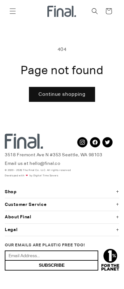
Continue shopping (62, 94)
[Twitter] (107, 142)
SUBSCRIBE (52, 265)
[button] (13, 11)
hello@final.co (45, 163)
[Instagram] (82, 142)
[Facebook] (95, 142)
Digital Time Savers (45, 175)
